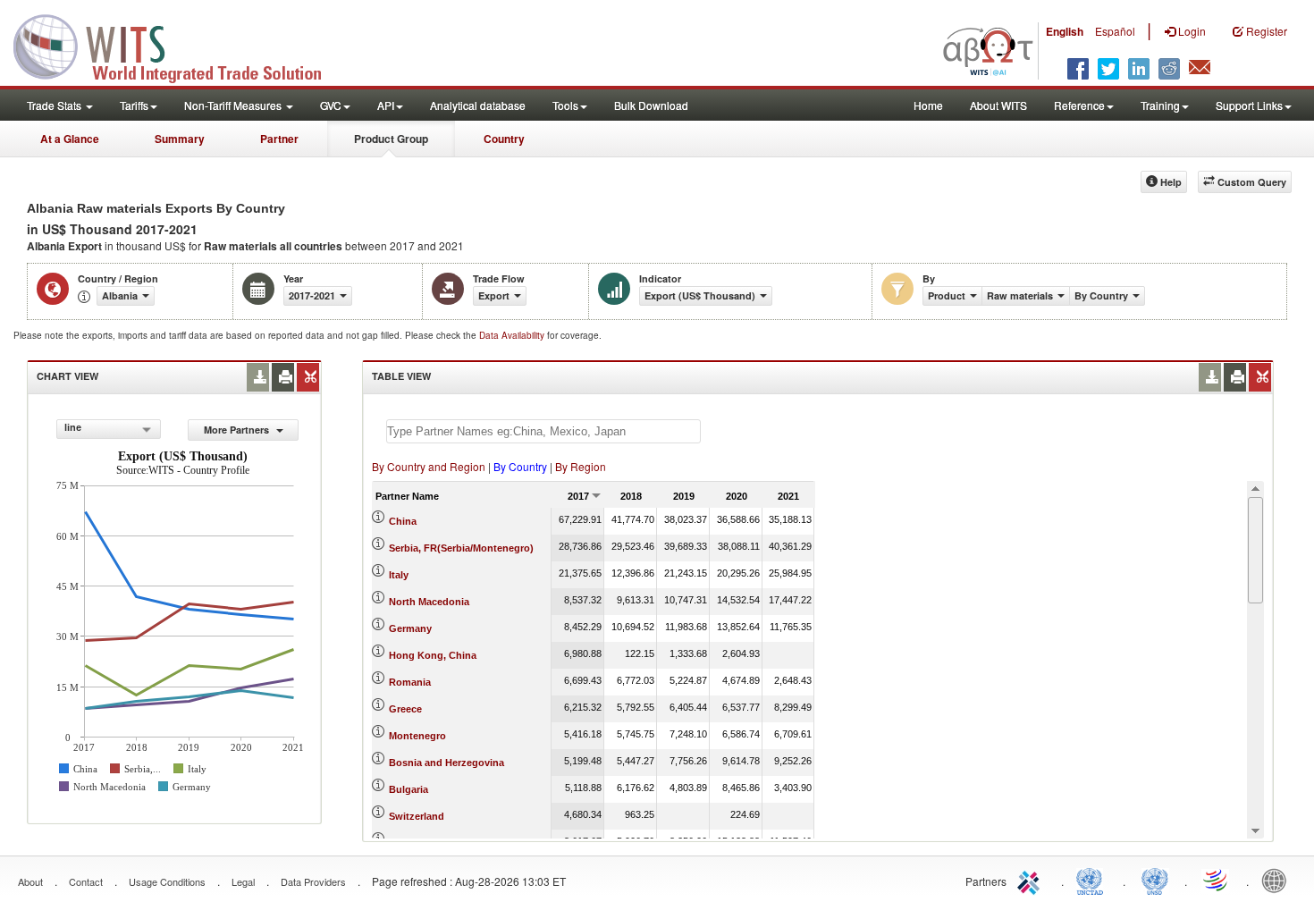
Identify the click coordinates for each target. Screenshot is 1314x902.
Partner (279, 139)
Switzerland (416, 816)
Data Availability (513, 335)
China (403, 521)
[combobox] (108, 429)
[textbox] (543, 431)
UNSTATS (1155, 880)
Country (504, 139)
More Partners (238, 429)
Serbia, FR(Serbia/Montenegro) (461, 548)
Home (928, 105)
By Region (580, 466)
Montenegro (417, 735)
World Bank (1278, 880)
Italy (399, 574)
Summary (180, 139)
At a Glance (69, 139)
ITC (1031, 880)
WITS (179, 44)
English (1064, 31)
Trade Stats (55, 105)
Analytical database (478, 105)
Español (1115, 30)
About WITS (998, 105)
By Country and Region (428, 466)
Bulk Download (651, 105)
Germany (410, 628)
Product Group (391, 139)
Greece (405, 709)
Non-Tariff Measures (234, 105)
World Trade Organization (1216, 880)
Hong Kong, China (432, 655)
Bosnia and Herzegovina (446, 762)
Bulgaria (408, 789)
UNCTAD (1093, 880)
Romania (410, 682)
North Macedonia (429, 601)
